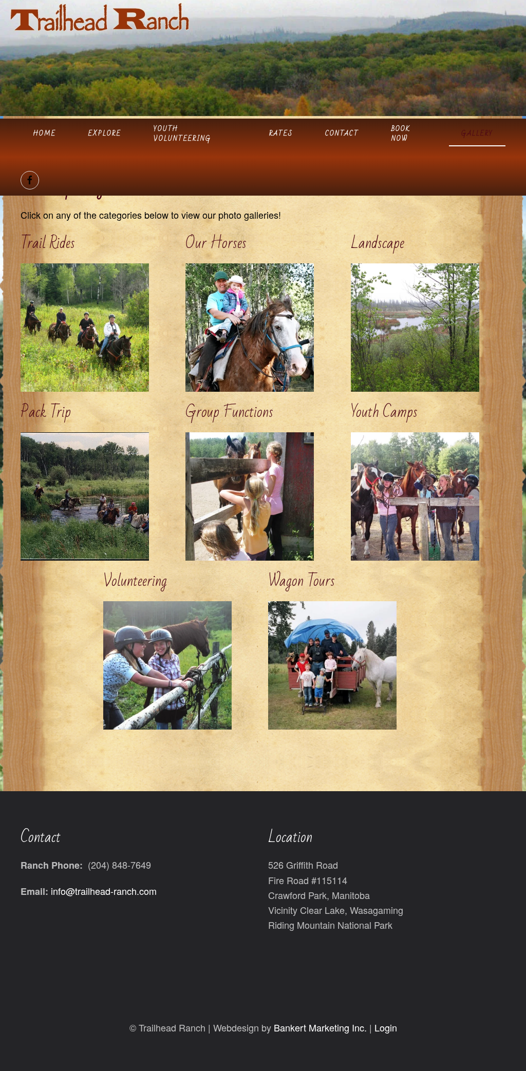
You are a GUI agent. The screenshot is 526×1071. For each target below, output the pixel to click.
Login (385, 1027)
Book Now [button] (400, 134)
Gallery (477, 133)
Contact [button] (342, 133)
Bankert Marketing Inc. (320, 1027)
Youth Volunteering (182, 134)
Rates (281, 133)
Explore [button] (104, 133)
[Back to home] (99, 17)
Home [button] (44, 133)
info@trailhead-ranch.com (104, 890)
